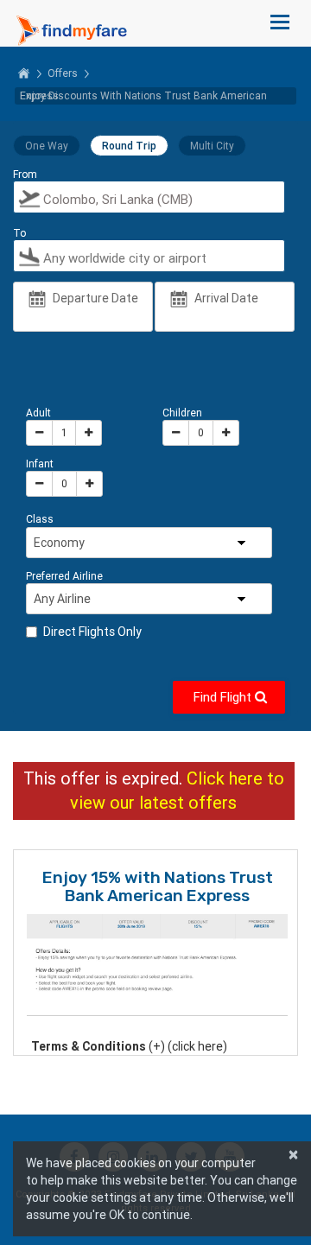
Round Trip (129, 145)
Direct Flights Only (92, 631)
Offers (63, 73)
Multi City (212, 145)
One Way (46, 145)
